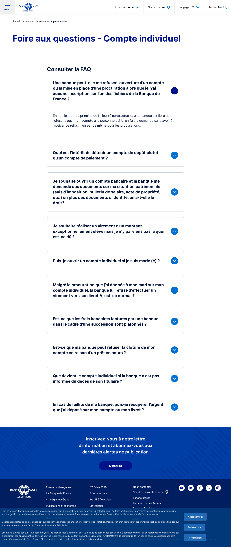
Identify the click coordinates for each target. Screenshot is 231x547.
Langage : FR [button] (187, 7)
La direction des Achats (147, 503)
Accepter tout (195, 516)
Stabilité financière (100, 499)
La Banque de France (58, 493)
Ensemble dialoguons (58, 487)
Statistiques (96, 505)
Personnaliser (195, 537)
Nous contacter (142, 486)
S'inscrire (115, 466)
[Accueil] (23, 491)
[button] (217, 7)
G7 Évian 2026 (98, 487)
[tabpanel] (115, 246)
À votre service (98, 493)
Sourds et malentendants (148, 492)
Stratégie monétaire (57, 499)
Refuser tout (194, 527)
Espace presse (141, 497)
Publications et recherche (61, 505)
